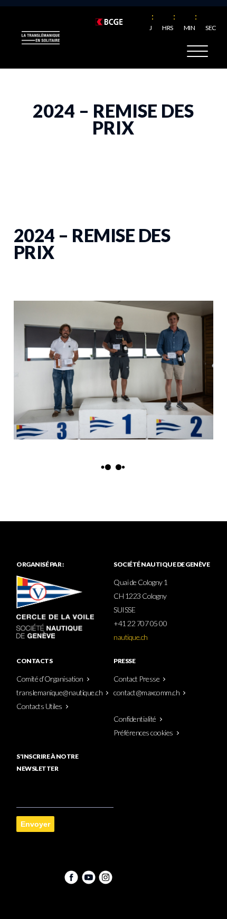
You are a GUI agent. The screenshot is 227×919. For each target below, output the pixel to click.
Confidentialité (135, 718)
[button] (197, 53)
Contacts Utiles (39, 706)
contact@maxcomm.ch (146, 692)
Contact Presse (136, 678)
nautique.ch (131, 637)
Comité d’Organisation (49, 678)
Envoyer (35, 824)
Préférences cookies (143, 732)
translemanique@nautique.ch (59, 692)
